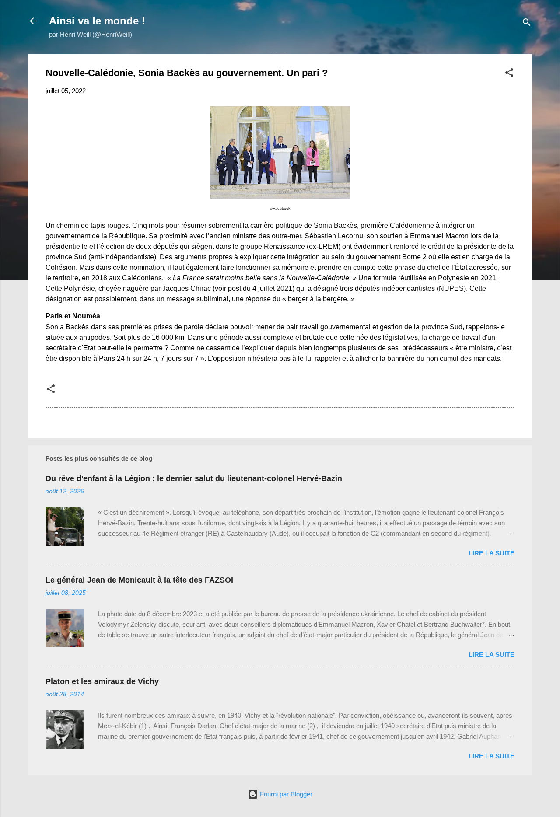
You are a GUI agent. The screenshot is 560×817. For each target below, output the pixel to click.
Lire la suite (491, 553)
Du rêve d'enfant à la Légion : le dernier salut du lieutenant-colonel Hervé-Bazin (194, 478)
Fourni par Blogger (285, 794)
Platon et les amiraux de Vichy (102, 681)
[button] (509, 74)
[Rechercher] (527, 23)
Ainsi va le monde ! (97, 21)
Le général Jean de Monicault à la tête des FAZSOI (139, 580)
